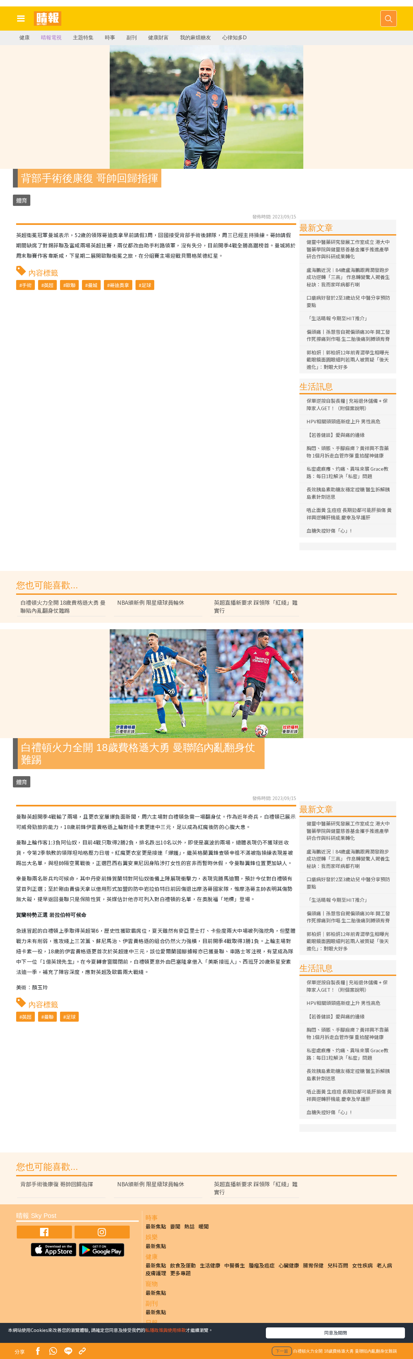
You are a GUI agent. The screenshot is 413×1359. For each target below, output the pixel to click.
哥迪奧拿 (119, 285)
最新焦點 (156, 1226)
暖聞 (203, 1226)
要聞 (175, 1226)
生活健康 (210, 1265)
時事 (110, 37)
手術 (27, 285)
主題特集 (83, 37)
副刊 (131, 37)
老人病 (384, 1265)
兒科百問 (337, 1265)
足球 (146, 285)
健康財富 (158, 37)
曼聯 (49, 1016)
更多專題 (180, 1273)
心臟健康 (288, 1265)
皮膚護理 (156, 1273)
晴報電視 (51, 37)
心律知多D (234, 37)
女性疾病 (362, 1265)
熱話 (189, 1226)
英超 (49, 285)
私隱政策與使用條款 (165, 1330)
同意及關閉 (335, 1332)
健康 (24, 37)
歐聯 (71, 285)
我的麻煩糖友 (195, 37)
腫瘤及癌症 (262, 1265)
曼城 (92, 285)
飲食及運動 (183, 1265)
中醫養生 (234, 1265)
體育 (21, 200)
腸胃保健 (313, 1265)
